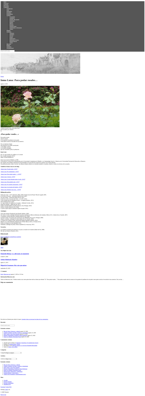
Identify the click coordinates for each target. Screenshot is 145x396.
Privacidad (6, 6)
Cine (8, 10)
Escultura (9, 12)
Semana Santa (13, 26)
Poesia (11, 37)
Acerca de (6, 3)
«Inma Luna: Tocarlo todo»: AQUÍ (9, 169)
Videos (11, 29)
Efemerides (9, 11)
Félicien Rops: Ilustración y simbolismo (13, 371)
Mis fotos (9, 44)
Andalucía (12, 18)
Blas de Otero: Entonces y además (12, 331)
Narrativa (12, 34)
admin (2, 247)
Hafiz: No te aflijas (12, 347)
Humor (11, 22)
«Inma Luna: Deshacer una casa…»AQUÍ (11, 189)
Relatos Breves (13, 41)
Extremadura (10, 14)
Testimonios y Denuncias (16, 27)
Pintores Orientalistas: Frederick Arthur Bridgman (15, 335)
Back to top (3, 394)
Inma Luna (3, 236)
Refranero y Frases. (14, 40)
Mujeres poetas (9, 236)
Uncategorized (10, 48)
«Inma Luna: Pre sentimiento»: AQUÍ (10, 171)
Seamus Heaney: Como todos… (11, 373)
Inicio (5, 1)
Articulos (12, 33)
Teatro (11, 42)
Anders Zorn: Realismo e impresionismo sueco (15, 374)
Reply (2, 274)
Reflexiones (12, 38)
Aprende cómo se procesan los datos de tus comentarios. (34, 319)
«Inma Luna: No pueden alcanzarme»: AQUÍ (11, 184)
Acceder (6, 380)
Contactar (6, 4)
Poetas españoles (17, 236)
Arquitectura (10, 8)
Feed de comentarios (8, 383)
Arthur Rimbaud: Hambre (9, 259)
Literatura (9, 31)
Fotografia (12, 21)
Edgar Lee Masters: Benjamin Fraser (12, 336)
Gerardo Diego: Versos (14, 344)
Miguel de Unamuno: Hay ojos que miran (14, 265)
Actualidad (12, 16)
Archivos (3, 358)
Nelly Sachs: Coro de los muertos (12, 334)
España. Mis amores (14, 19)
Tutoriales (9, 46)
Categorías (6, 7)
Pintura (8, 45)
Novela (11, 36)
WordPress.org (7, 384)
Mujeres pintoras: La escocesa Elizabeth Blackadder (24, 345)
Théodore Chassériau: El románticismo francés (27, 342)
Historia (8, 30)
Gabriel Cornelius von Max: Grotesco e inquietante (16, 332)
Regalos (12, 25)
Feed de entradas (8, 381)
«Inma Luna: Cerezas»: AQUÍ (8, 176)
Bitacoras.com (7, 274)
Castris (6, 389)
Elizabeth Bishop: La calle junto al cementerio (15, 254)
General (8, 15)
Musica (11, 23)
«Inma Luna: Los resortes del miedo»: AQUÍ (11, 187)
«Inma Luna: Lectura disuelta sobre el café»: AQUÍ (13, 179)
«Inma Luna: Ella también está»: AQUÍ (10, 182)
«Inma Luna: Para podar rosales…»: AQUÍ (11, 174)
